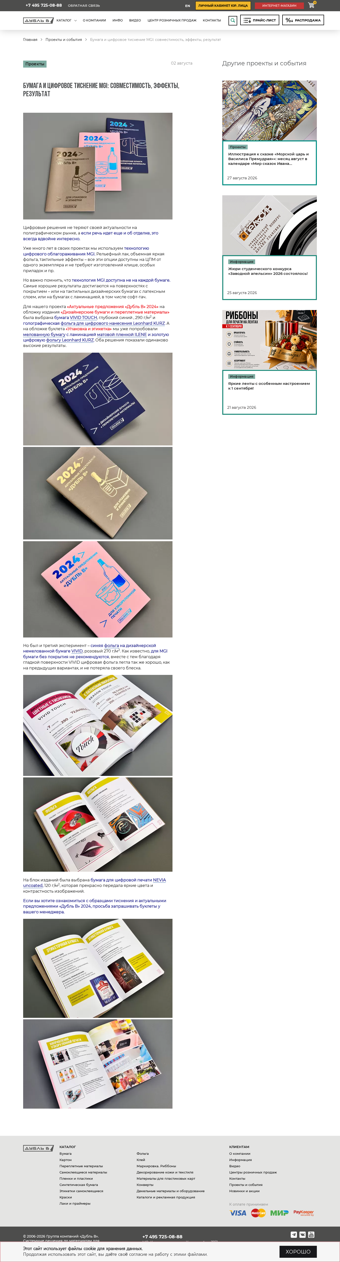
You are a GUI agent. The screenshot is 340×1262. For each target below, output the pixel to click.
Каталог (67, 1147)
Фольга (143, 1154)
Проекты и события (64, 39)
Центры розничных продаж (253, 1172)
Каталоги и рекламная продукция (166, 1197)
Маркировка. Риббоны (156, 1166)
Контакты (237, 1178)
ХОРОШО (298, 1252)
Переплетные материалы (81, 1166)
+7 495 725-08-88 (44, 5)
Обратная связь (84, 5)
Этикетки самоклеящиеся (81, 1191)
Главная (30, 39)
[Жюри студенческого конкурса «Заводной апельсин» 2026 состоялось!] (269, 247)
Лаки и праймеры (74, 1203)
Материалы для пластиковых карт (166, 1178)
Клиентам (239, 1147)
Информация (240, 1160)
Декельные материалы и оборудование (171, 1191)
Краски (65, 1197)
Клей (141, 1160)
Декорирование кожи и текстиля (165, 1172)
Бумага (65, 1154)
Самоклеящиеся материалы (83, 1172)
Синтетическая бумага (78, 1185)
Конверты (145, 1185)
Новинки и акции (244, 1191)
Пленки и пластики (76, 1178)
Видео (234, 1166)
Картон (65, 1160)
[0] (311, 5)
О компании (239, 1154)
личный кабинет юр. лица (223, 5)
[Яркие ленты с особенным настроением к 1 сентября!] (269, 362)
